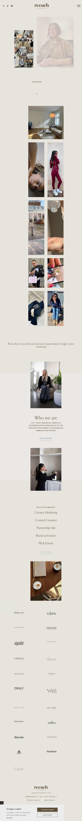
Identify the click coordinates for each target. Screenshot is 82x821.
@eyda (60, 169)
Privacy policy (33, 800)
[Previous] (30, 273)
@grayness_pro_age (34, 168)
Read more (46, 438)
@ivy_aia (53, 226)
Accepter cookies (47, 810)
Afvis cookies (47, 815)
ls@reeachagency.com (41, 793)
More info (9, 817)
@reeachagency (44, 122)
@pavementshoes (60, 307)
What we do (50, 800)
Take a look (46, 552)
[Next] (43, 273)
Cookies (2, 802)
